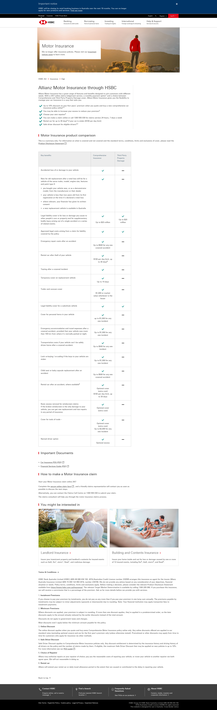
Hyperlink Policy (54, 703)
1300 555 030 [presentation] (92, 493)
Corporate (50, 16)
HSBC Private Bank (61, 16)
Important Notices (91, 703)
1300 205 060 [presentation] (144, 587)
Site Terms (42, 703)
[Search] (156, 15)
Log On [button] (172, 16)
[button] (48, 572)
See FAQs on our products (125, 695)
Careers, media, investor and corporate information (161, 694)
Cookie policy (66, 703)
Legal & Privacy (78, 703)
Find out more (76, 10)
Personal (41, 16)
